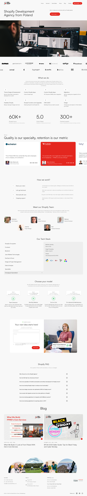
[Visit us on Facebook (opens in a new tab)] (79, 493)
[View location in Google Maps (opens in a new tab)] (26, 484)
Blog (65, 3)
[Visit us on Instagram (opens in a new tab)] (82, 493)
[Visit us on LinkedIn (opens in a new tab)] (76, 493)
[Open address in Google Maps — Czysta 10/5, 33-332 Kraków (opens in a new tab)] (26, 480)
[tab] (24, 243)
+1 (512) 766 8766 (9, 479)
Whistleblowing (22, 493)
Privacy (18, 493)
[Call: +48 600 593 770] (68, 345)
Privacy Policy (24, 343)
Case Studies (54, 3)
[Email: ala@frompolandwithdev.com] (70, 345)
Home (42, 3)
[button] (47, 3)
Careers (69, 3)
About (60, 3)
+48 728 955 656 (9, 481)
